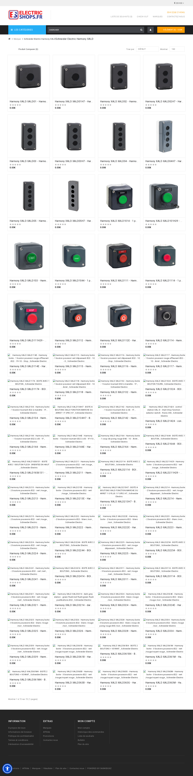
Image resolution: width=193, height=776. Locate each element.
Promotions (48, 736)
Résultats (48, 768)
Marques (158, 16)
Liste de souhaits (86, 736)
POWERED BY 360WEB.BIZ (99, 768)
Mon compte (84, 728)
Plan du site (83, 744)
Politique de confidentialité (21, 736)
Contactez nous (176, 16)
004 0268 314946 (176, 12)
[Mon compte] (150, 30)
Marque (17, 39)
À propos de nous (16, 728)
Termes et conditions (18, 740)
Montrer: (164, 49)
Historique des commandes (91, 732)
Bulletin (81, 740)
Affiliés (46, 732)
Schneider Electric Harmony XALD (40, 39)
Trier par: (130, 49)
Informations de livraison (20, 732)
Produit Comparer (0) (28, 49)
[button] (7, 768)
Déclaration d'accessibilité (20, 744)
